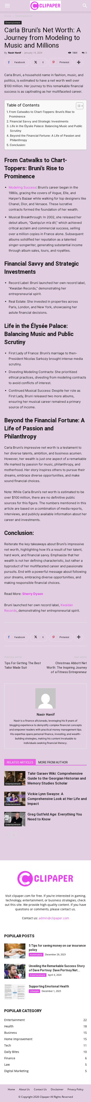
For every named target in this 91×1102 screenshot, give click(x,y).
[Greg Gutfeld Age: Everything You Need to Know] (14, 819)
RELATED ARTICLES (20, 762)
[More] (78, 62)
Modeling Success (22, 187)
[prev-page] (7, 835)
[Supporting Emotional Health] (14, 991)
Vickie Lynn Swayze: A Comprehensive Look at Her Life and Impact (57, 799)
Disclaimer (57, 1089)
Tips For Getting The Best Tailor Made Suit (22, 665)
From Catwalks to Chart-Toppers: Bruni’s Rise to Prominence (41, 114)
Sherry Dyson (32, 594)
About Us (24, 1089)
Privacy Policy (75, 1089)
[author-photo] (45, 708)
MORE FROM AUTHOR (53, 762)
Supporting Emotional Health (49, 986)
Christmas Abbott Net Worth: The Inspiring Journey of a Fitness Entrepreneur (67, 667)
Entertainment (23, 16)
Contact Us (40, 1089)
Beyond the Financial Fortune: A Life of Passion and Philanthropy (45, 138)
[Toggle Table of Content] (77, 105)
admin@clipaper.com (54, 918)
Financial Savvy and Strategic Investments (39, 121)
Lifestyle (34, 991)
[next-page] (13, 835)
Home (7, 16)
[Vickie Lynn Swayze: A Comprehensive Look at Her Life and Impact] (14, 798)
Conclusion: (18, 145)
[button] (7, 5)
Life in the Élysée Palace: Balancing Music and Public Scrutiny (46, 128)
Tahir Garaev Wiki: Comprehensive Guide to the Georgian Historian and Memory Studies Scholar (57, 778)
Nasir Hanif (14, 52)
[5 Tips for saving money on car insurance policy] (14, 950)
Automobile (36, 954)
